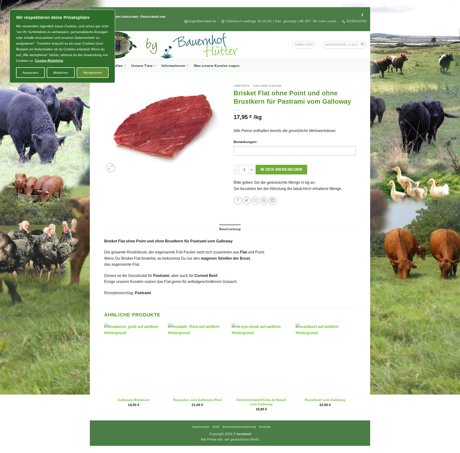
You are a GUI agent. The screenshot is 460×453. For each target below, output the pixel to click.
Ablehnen (60, 73)
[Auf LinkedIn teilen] (272, 201)
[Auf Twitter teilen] (247, 201)
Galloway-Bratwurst (134, 400)
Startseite (241, 85)
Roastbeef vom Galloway (325, 400)
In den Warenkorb (281, 169)
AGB (216, 427)
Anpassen (30, 73)
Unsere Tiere (142, 66)
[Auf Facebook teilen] (238, 201)
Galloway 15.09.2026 (267, 85)
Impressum (200, 427)
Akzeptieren (92, 73)
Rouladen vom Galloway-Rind (197, 400)
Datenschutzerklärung (239, 427)
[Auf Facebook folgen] (362, 15)
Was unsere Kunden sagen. (217, 66)
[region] (62, 46)
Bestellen (115, 66)
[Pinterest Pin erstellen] (264, 201)
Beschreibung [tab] (230, 229)
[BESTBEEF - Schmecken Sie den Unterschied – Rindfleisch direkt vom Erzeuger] (177, 45)
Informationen (173, 66)
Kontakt (265, 427)
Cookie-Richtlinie (49, 61)
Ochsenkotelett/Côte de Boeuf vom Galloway (261, 402)
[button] (344, 45)
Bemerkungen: (246, 142)
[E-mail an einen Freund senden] (255, 201)
